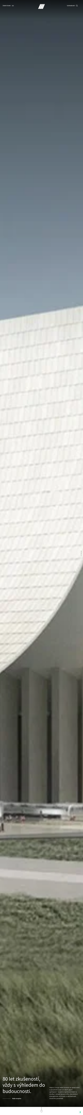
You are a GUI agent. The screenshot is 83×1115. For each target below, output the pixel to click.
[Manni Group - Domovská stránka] (41, 6)
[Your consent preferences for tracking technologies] (80, 1112)
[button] (8, 6)
